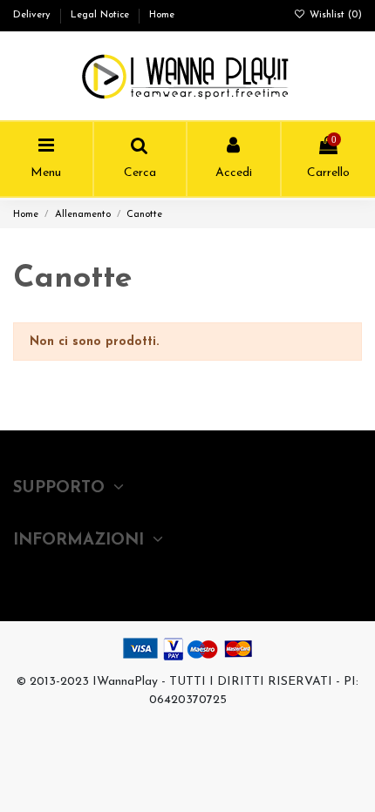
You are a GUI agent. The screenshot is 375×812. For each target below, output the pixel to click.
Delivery (33, 15)
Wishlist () (334, 15)
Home (161, 15)
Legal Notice (102, 15)
